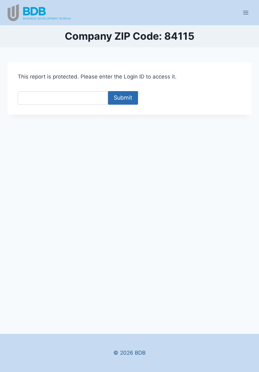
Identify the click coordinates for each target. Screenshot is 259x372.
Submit (123, 97)
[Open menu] (245, 12)
